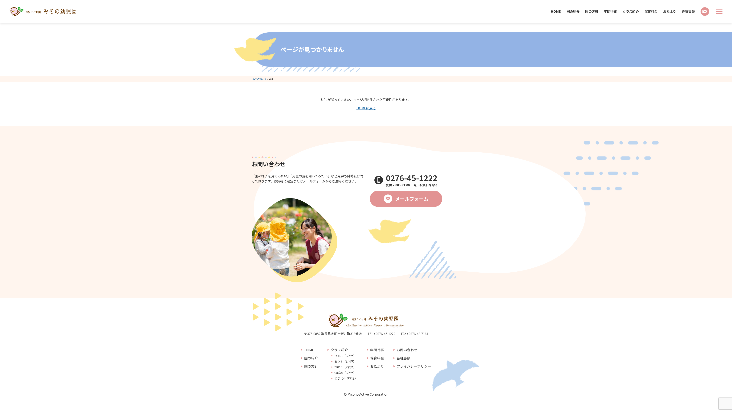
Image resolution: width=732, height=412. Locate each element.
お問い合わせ (407, 349)
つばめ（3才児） (345, 373)
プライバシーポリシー (414, 366)
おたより (669, 11)
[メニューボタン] (719, 11)
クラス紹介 (631, 11)
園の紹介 (573, 11)
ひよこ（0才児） (345, 356)
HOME (556, 11)
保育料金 (651, 11)
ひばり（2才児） (345, 367)
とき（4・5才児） (345, 378)
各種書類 (688, 11)
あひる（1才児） (345, 361)
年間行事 (610, 11)
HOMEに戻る (366, 108)
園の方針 (591, 11)
